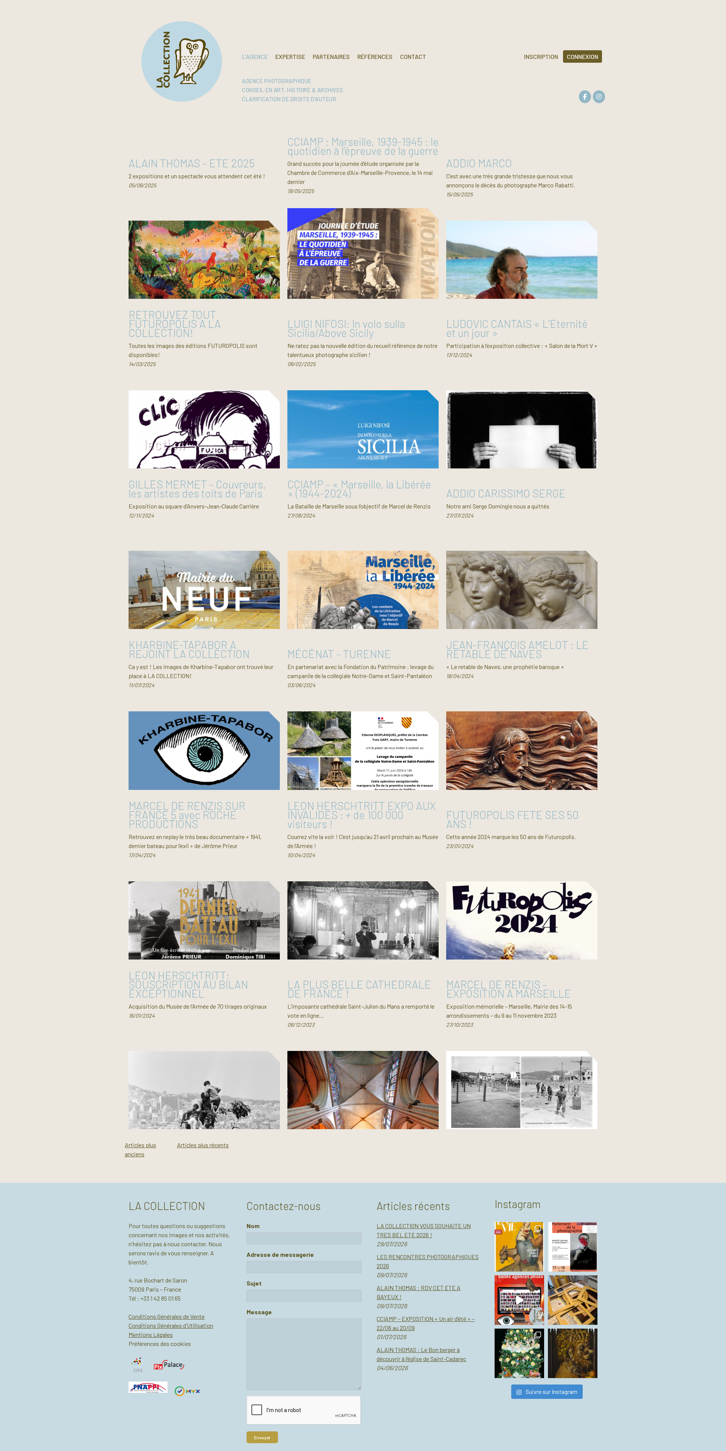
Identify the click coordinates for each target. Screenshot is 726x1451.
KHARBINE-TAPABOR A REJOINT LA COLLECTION (189, 649)
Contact (413, 56)
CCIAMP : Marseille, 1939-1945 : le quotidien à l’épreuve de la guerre (363, 146)
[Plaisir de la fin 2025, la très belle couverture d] (519, 1247)
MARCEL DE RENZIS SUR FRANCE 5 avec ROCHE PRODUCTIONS (187, 814)
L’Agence (255, 56)
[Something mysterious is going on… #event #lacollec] (572, 1300)
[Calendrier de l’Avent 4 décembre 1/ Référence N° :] (519, 1353)
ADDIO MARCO (479, 163)
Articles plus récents (203, 1144)
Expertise (290, 56)
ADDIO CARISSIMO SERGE (506, 493)
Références (374, 56)
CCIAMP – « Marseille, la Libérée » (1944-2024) (359, 488)
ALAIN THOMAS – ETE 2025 (192, 163)
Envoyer (262, 1437)
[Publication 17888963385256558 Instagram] (519, 1300)
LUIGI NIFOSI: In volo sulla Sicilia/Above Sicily (346, 328)
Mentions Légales (151, 1334)
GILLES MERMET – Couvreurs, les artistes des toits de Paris (197, 488)
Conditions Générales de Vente (167, 1316)
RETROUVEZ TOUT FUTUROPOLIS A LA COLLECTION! (175, 323)
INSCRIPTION (541, 56)
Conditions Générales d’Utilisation (171, 1325)
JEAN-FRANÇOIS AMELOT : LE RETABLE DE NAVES (517, 649)
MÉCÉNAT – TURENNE (339, 653)
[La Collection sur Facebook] (585, 96)
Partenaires (331, 56)
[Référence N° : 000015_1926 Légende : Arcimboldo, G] (572, 1353)
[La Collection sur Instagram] (599, 96)
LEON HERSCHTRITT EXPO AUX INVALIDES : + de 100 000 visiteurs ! (361, 814)
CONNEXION (582, 56)
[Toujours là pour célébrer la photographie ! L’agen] (572, 1247)
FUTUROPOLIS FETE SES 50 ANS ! (512, 819)
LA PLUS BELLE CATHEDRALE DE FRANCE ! (359, 989)
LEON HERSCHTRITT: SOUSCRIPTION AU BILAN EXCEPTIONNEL (188, 984)
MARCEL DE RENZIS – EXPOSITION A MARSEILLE (508, 989)
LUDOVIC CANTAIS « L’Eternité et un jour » (517, 328)
